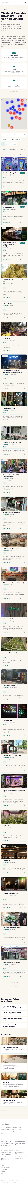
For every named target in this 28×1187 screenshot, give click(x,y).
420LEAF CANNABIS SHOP (11, 893)
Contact (3, 1171)
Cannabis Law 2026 (6, 1141)
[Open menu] (25, 2)
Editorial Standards (6, 1167)
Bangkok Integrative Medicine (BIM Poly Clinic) (9, 244)
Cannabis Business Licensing (6, 1155)
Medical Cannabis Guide (19, 1153)
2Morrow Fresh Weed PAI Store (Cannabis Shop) (13, 475)
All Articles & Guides (20, 1147)
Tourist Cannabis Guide (7, 1143)
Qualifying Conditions (20, 1156)
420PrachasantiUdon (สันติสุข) (12, 927)
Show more (14, 986)
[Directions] (21, 187)
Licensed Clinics (19, 1158)
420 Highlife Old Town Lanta (12, 755)
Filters (14, 144)
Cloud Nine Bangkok (9, 173)
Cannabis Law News (20, 1141)
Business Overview (6, 1152)
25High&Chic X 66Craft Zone (12, 442)
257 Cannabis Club (9, 408)
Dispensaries (13, 149)
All (4, 149)
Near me (6, 139)
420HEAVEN (6, 860)
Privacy (3, 1173)
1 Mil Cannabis (7, 303)
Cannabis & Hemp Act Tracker (20, 1144)
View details (6, 186)
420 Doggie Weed (9, 685)
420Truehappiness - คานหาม (11, 962)
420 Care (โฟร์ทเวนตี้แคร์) (10, 653)
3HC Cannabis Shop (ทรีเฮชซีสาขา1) (13, 583)
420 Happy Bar (7, 720)
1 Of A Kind (6, 338)
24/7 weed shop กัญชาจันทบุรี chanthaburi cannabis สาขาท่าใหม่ (13, 371)
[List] (7, 144)
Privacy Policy (4, 1182)
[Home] (1, 9)
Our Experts (4, 1169)
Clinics (22, 149)
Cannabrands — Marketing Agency (6, 1159)
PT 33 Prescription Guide (6, 1146)
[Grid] (3, 144)
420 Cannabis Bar (8, 619)
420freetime (7, 826)
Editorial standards (5, 1133)
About (2, 1165)
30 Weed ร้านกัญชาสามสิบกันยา (11, 512)
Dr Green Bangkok (9, 207)
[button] (9, 125)
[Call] (24, 187)
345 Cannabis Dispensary (11, 549)
